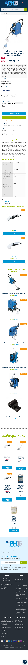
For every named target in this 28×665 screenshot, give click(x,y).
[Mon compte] (19, 3)
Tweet (11, 95)
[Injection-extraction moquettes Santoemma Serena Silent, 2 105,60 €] (14, 335)
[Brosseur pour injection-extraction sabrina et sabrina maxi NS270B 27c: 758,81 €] (21, 452)
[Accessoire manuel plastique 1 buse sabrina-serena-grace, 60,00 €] (14, 250)
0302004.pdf (8, 202)
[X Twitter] (12, 551)
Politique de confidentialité (11, 647)
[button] (22, 3)
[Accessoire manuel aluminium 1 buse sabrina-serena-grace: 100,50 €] (7, 484)
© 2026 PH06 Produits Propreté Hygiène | (10, 645)
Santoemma (9, 87)
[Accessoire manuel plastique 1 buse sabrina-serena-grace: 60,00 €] (7, 452)
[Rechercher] (25, 9)
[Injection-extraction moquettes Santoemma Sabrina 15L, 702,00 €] (14, 285)
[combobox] (12, 9)
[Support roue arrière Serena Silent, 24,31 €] (14, 409)
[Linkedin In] (9, 551)
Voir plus (3, 78)
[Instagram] (6, 551)
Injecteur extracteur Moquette (15, 85)
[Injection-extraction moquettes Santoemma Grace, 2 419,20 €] (14, 359)
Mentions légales (23, 645)
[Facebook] (2, 551)
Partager (7, 95)
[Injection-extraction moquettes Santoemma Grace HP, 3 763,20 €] (14, 384)
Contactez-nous (17, 134)
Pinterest (14, 95)
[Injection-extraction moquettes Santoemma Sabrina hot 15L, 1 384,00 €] (14, 310)
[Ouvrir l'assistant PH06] (25, 662)
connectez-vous (6, 127)
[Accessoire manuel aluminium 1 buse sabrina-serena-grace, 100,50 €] (14, 222)
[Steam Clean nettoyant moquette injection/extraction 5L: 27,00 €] (21, 483)
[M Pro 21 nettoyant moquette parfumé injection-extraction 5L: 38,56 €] (14, 515)
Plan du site (20, 647)
